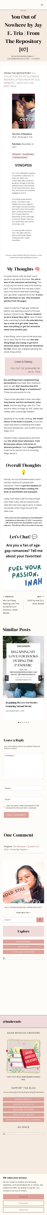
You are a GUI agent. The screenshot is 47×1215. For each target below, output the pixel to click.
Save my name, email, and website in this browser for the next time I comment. (23, 807)
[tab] (18, 722)
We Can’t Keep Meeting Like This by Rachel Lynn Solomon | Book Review (11, 605)
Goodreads (28, 154)
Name (8, 788)
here (13, 86)
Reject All (23, 1210)
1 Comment (35, 59)
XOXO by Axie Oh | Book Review (35, 600)
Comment (10, 755)
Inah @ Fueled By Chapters (23, 56)
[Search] (40, 919)
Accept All (23, 1197)
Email (8, 799)
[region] (23, 1194)
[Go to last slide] (7, 678)
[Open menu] (42, 5)
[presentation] (23, 667)
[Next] (40, 678)
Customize (23, 1203)
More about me (22, 913)
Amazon (17, 154)
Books (23, 11)
